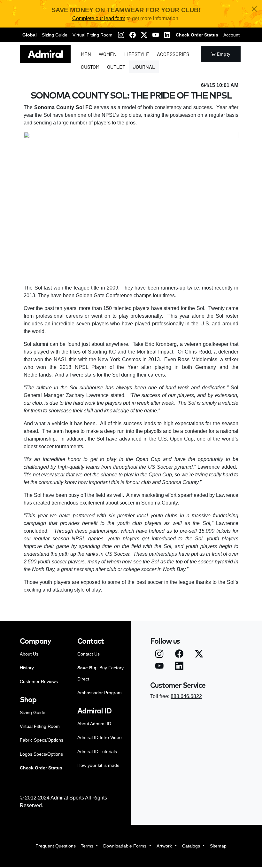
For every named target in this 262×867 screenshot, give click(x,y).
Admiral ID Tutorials (97, 751)
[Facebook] (132, 35)
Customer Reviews (39, 681)
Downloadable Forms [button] (125, 845)
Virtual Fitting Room (92, 34)
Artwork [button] (165, 845)
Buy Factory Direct (100, 673)
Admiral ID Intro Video (99, 737)
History (27, 667)
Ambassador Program (99, 692)
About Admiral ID (94, 723)
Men (86, 54)
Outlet (116, 67)
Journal (144, 67)
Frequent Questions (55, 845)
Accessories (173, 54)
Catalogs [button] (191, 845)
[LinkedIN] (167, 35)
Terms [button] (88, 845)
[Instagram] (121, 35)
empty (223, 54)
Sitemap (218, 845)
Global (29, 34)
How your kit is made (98, 765)
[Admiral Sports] (45, 54)
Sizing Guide (54, 34)
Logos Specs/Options (41, 754)
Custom (90, 67)
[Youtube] (155, 35)
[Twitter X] (144, 35)
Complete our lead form (98, 18)
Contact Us (88, 653)
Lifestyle (136, 54)
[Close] (254, 9)
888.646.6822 (186, 696)
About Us (29, 653)
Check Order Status (197, 34)
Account (231, 34)
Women (108, 54)
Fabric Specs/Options (41, 740)
